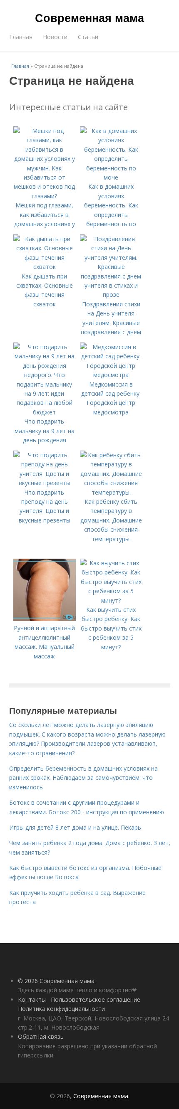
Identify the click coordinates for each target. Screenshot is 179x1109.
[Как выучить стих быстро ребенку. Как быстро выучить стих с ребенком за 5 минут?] (111, 600)
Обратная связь (41, 1036)
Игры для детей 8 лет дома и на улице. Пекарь (75, 827)
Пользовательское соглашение (95, 999)
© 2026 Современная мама (56, 981)
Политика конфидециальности (61, 1009)
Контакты (32, 999)
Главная (20, 37)
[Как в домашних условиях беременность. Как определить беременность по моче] (111, 177)
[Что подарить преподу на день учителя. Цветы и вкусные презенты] (44, 483)
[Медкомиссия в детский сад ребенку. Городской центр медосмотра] (111, 375)
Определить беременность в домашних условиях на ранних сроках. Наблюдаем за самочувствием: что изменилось (83, 777)
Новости (55, 37)
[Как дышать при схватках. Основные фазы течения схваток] (44, 267)
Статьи (88, 37)
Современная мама (89, 17)
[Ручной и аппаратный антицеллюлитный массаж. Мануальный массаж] (44, 619)
